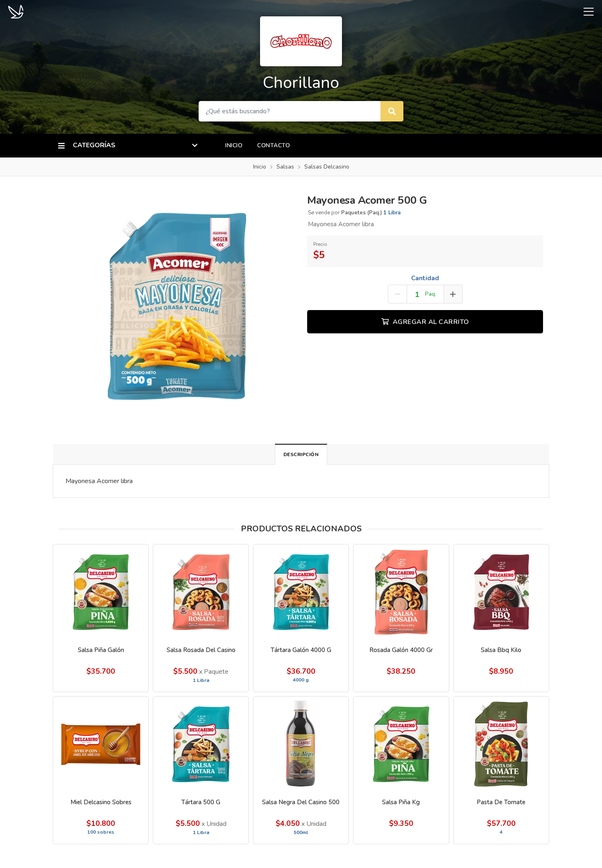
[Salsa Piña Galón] (100, 591)
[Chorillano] (301, 40)
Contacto (273, 145)
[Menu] (585, 11)
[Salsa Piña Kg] (400, 744)
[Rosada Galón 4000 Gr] (400, 591)
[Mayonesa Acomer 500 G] (177, 305)
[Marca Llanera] (15, 11)
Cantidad (425, 278)
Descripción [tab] (301, 454)
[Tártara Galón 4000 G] (301, 591)
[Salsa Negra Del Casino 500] (301, 744)
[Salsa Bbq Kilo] (501, 591)
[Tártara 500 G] (200, 744)
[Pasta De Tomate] (501, 744)
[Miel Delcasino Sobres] (100, 744)
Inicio (233, 145)
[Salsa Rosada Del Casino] (200, 591)
